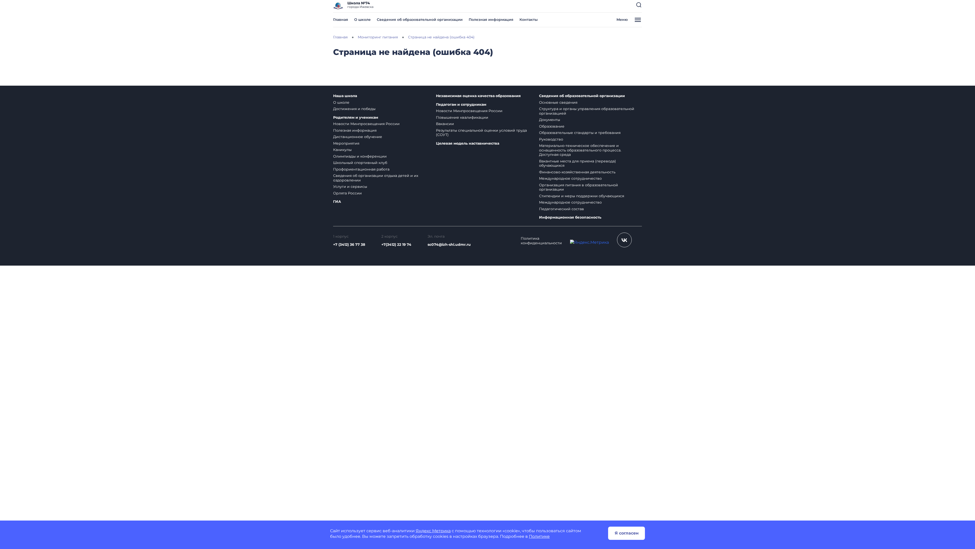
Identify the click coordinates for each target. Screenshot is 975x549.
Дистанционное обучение (357, 136)
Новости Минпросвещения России (366, 123)
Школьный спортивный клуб (360, 162)
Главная (340, 19)
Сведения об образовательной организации (420, 19)
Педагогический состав (561, 209)
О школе (362, 19)
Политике (539, 536)
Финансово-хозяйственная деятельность (577, 172)
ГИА (337, 202)
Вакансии (445, 123)
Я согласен (627, 533)
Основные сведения (558, 102)
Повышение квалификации (462, 117)
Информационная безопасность (570, 217)
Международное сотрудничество (570, 178)
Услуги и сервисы (350, 186)
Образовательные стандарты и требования (580, 132)
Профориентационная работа (361, 169)
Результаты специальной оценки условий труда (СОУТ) (481, 132)
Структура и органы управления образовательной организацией (586, 111)
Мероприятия (346, 143)
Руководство (551, 139)
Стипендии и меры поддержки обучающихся (581, 196)
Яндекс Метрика (433, 530)
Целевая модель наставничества (467, 143)
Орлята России (347, 193)
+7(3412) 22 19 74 (396, 244)
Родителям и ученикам (355, 117)
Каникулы (342, 149)
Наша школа (345, 96)
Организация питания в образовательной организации (578, 187)
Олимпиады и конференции (360, 156)
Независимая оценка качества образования (478, 96)
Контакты (528, 19)
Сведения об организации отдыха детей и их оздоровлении (375, 177)
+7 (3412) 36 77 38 (349, 244)
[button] (639, 5)
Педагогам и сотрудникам (461, 104)
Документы (549, 119)
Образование (551, 126)
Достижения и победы (354, 108)
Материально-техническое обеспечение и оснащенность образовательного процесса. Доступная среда (580, 150)
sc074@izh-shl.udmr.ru (449, 244)
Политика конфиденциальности (541, 240)
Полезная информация (491, 19)
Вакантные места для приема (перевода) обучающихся (577, 163)
